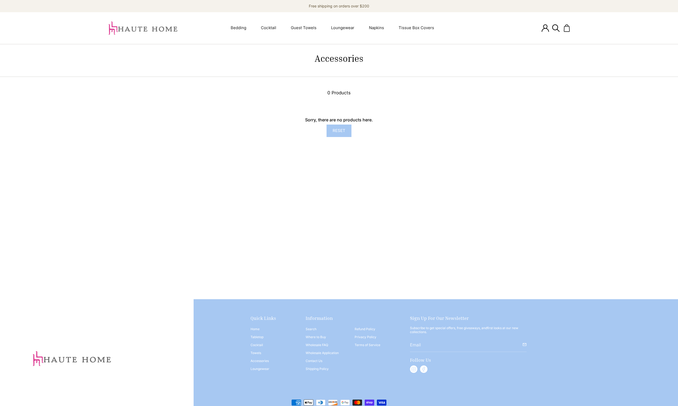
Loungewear (260, 369)
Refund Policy (365, 329)
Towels (256, 353)
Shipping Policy (317, 369)
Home (255, 329)
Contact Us (314, 361)
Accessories (260, 361)
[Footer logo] (72, 358)
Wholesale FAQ (317, 345)
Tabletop (257, 337)
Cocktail (257, 345)
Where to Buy (316, 337)
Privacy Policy (365, 337)
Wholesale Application (322, 353)
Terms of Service (367, 345)
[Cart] (566, 28)
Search (311, 329)
